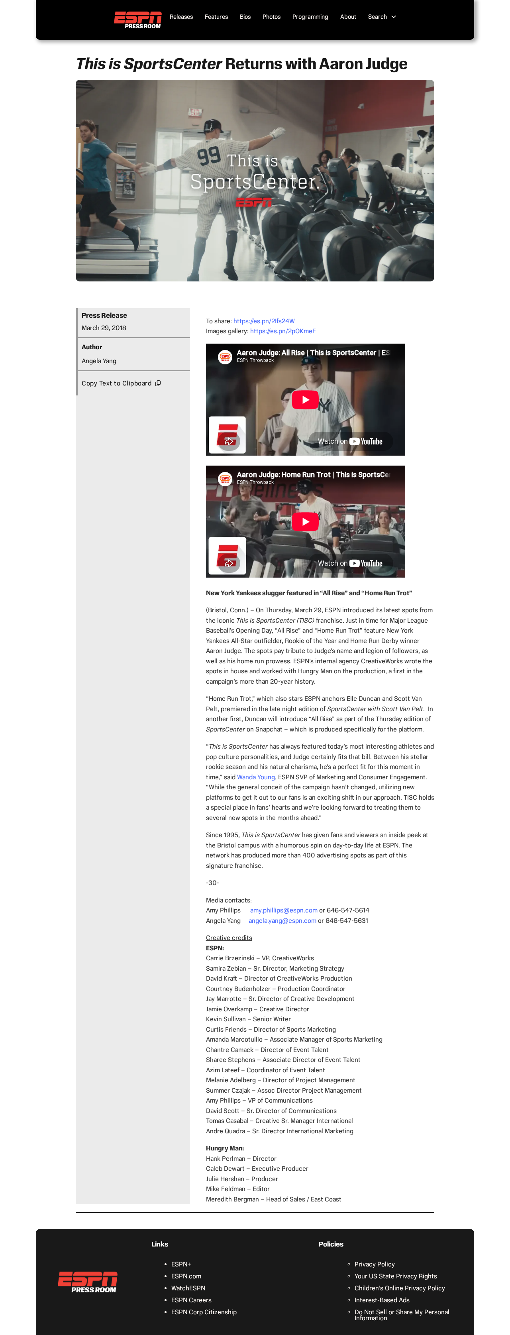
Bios (245, 16)
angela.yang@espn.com (282, 920)
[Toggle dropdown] (393, 17)
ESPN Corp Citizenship (204, 1312)
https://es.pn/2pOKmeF (283, 331)
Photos (271, 16)
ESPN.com (186, 1276)
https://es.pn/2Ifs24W (264, 321)
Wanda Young (256, 777)
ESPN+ (181, 1264)
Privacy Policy (375, 1264)
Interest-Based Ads (382, 1300)
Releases (181, 16)
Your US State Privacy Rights (396, 1276)
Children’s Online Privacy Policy (400, 1288)
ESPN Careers (191, 1300)
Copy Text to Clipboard (116, 383)
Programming (310, 16)
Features (216, 16)
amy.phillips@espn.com (284, 910)
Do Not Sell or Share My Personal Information (402, 1315)
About (348, 16)
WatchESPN (188, 1288)
